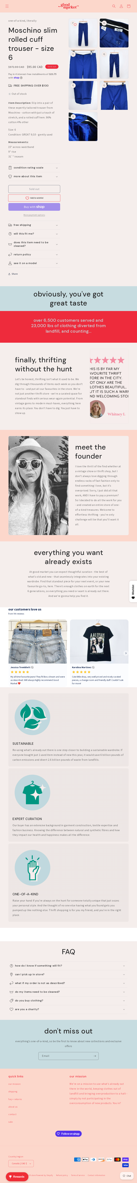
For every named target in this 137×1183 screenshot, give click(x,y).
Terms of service (78, 1175)
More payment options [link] (34, 215)
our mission (14, 1083)
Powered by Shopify (44, 1175)
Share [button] (15, 273)
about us (13, 1106)
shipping (12, 1091)
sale (10, 1121)
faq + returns (15, 1099)
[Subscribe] (94, 1056)
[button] (7, 6)
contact (12, 1114)
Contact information (96, 1175)
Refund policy (62, 1175)
